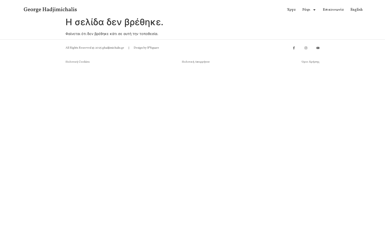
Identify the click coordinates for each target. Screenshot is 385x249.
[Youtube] (317, 47)
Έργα (291, 9)
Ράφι (306, 9)
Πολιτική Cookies (78, 62)
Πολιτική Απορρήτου (196, 62)
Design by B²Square (146, 48)
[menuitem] (356, 10)
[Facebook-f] (293, 47)
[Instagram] (305, 47)
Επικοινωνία (333, 9)
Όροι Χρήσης (310, 62)
